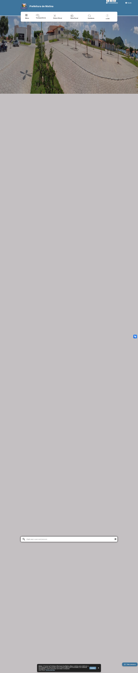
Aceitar (92, 668)
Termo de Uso (50, 670)
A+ (115, 1)
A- (108, 1)
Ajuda (129, 3)
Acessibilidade (113, 3)
